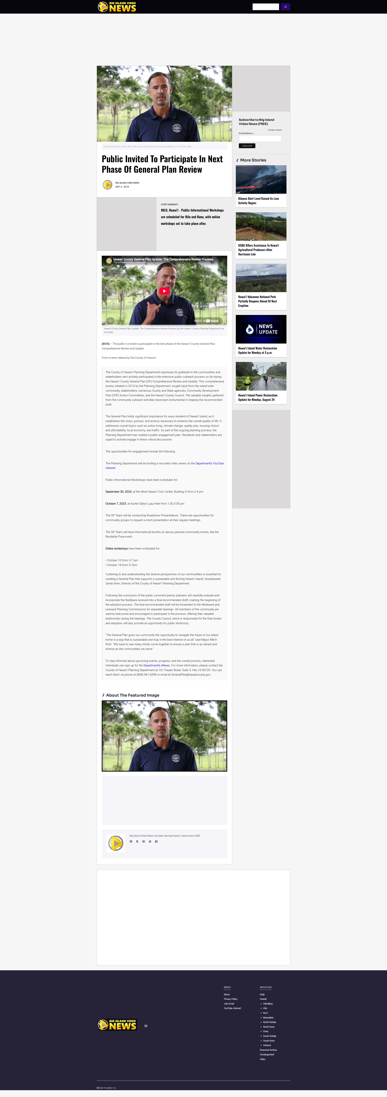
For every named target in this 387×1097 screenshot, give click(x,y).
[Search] (285, 6)
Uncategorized (267, 1054)
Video (262, 1059)
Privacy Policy (230, 999)
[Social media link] (131, 841)
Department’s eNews (157, 665)
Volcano (267, 1045)
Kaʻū (265, 1013)
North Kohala (269, 1022)
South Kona (269, 1040)
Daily (262, 994)
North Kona (268, 1026)
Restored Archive (268, 1050)
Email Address (246, 133)
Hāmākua (268, 1003)
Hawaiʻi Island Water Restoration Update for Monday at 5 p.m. (257, 350)
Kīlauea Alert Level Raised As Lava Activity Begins (258, 200)
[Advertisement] (193, 39)
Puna (265, 1031)
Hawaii (263, 999)
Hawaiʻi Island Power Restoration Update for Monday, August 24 (257, 397)
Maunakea (268, 1017)
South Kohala (269, 1036)
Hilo (265, 1008)
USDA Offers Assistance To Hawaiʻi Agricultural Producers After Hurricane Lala (258, 249)
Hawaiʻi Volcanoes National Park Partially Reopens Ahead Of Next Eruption (257, 301)
